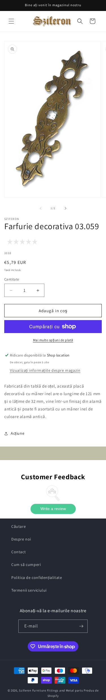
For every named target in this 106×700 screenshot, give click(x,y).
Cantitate (11, 279)
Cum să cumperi (26, 564)
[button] (11, 21)
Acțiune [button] (17, 433)
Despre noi (21, 539)
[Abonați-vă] (81, 626)
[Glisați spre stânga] (40, 208)
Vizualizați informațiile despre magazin (45, 370)
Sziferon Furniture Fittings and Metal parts (51, 690)
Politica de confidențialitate (36, 577)
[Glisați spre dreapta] (65, 208)
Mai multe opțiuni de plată (53, 340)
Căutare (18, 526)
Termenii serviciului (29, 590)
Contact (18, 551)
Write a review (53, 508)
